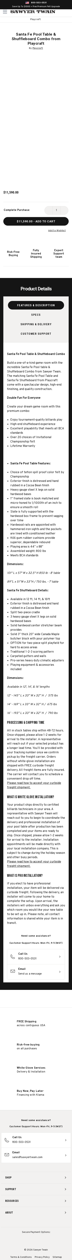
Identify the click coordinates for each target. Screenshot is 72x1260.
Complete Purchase (17, 210)
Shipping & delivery (36, 324)
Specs (36, 314)
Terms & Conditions (21, 1257)
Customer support (36, 333)
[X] (43, 1222)
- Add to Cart (36, 221)
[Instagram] (22, 1222)
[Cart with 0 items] (68, 12)
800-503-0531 (39, 2)
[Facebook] (29, 1222)
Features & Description (36, 305)
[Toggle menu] (5, 12)
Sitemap (57, 1257)
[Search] (61, 12)
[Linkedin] (50, 1222)
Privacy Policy (42, 1257)
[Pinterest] (36, 1222)
